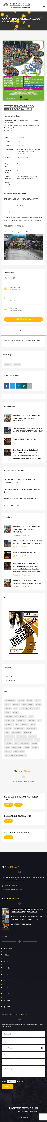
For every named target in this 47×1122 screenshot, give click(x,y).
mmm (36, 740)
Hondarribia (16, 732)
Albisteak (17, 535)
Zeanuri (34, 747)
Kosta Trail (27, 732)
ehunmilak (9, 724)
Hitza (7, 732)
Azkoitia (15, 704)
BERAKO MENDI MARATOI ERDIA (30, 708)
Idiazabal (17, 364)
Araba (37, 701)
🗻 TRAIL (7, 1000)
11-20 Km (7, 968)
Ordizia (34, 744)
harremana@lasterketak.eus (13, 890)
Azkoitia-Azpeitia (27, 704)
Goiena (33, 724)
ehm (39, 720)
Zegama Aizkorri (19, 751)
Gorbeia (8, 728)
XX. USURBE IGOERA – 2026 (16, 832)
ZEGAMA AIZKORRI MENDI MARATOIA (16, 755)
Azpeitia (38, 704)
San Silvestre (16, 747)
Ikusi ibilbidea (19, 193)
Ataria (8, 704)
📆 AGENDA (8, 948)
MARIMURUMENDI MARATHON (23, 740)
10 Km (6, 961)
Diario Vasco (10, 720)
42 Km (6, 987)
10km (11, 300)
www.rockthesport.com (11, 212)
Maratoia (9, 740)
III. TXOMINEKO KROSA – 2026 (17, 816)
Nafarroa (9, 744)
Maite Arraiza (21, 736)
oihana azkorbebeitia (22, 744)
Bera (15, 708)
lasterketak (10, 736)
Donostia (31, 720)
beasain (8, 708)
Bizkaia (15, 712)
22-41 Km (7, 981)
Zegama (8, 751)
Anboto (29, 701)
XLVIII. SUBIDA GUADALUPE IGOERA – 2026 (21, 499)
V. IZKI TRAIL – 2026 (11, 505)
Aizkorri (21, 701)
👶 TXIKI (7, 1007)
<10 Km (6, 955)
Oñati (7, 747)
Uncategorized (10, 680)
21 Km (6, 974)
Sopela (27, 747)
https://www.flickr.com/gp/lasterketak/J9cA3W (18, 232)
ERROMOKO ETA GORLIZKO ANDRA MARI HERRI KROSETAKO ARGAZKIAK (27, 418)
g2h (17, 724)
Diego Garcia (21, 720)
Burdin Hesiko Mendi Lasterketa (16, 716)
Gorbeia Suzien (18, 728)
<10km (8, 804)
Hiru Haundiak (31, 728)
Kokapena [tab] (23, 331)
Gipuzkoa (8, 364)
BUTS (30, 716)
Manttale (32, 736)
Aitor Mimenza (10, 701)
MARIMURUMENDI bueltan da (24, 439)
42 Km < (6, 994)
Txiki (15, 300)
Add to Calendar (23, 319)
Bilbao (8, 712)
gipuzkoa (24, 724)
